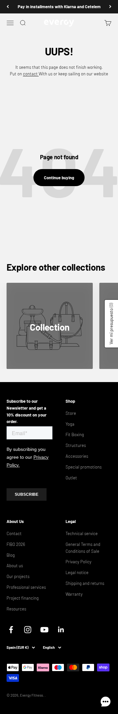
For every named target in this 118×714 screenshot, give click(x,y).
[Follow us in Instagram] (27, 629)
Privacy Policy (78, 561)
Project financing (23, 598)
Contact (14, 533)
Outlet (71, 477)
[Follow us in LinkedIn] (61, 629)
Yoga (70, 424)
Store (71, 413)
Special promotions (84, 467)
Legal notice (77, 572)
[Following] (110, 6)
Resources (16, 608)
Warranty (74, 594)
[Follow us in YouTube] (44, 629)
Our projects (18, 576)
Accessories (77, 456)
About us (15, 565)
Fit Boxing (75, 434)
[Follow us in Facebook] (11, 629)
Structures (76, 445)
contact (31, 73)
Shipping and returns (85, 583)
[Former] (8, 6)
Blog (11, 555)
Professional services (26, 587)
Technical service (82, 533)
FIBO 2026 (16, 544)
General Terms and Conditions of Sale (83, 548)
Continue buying (59, 177)
